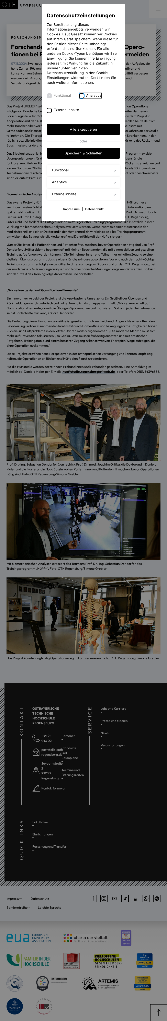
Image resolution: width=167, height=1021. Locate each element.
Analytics (93, 95)
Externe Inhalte (66, 110)
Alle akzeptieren (83, 129)
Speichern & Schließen (83, 153)
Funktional (62, 95)
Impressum (71, 209)
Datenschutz (94, 209)
